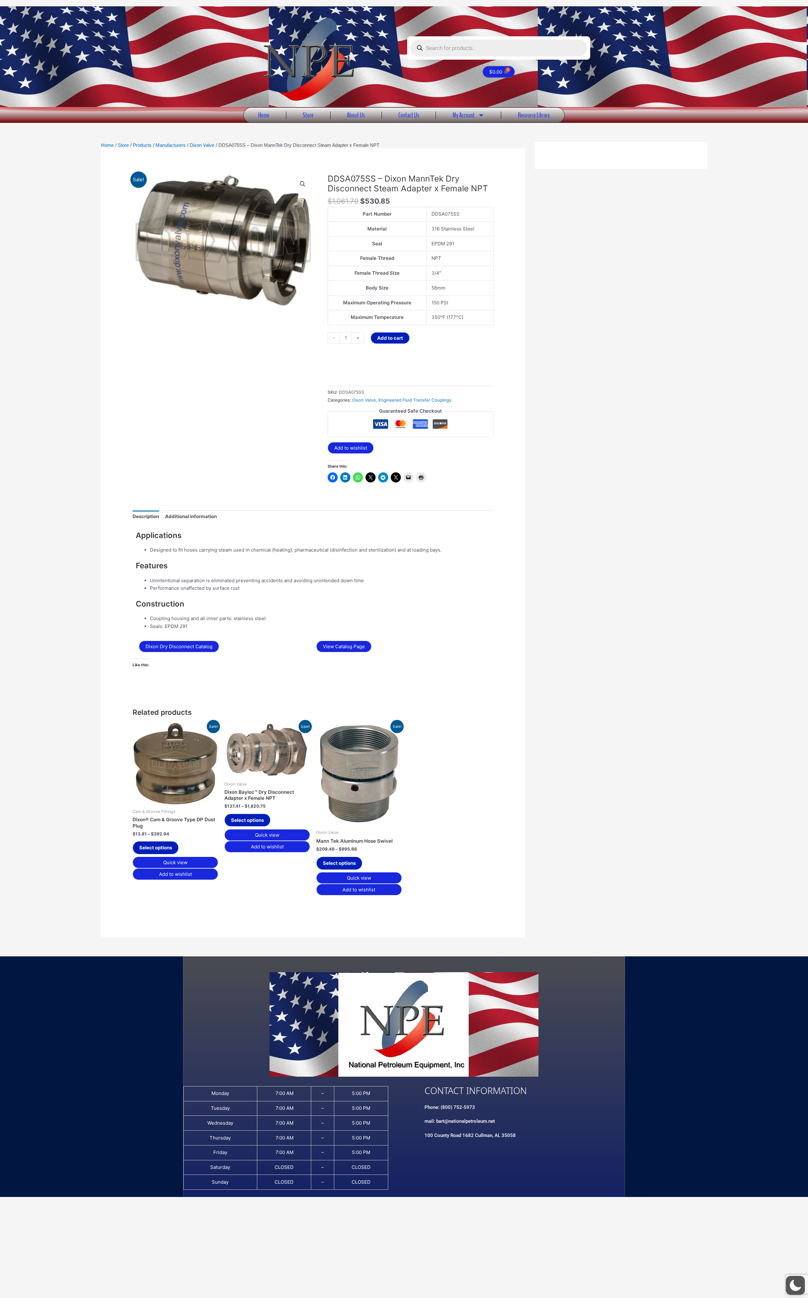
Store (308, 115)
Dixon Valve (364, 400)
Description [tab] (146, 516)
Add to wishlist (350, 448)
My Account (464, 115)
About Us (356, 115)
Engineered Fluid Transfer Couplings (414, 400)
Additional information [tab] (191, 516)
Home (263, 115)
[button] (302, 184)
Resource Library (534, 115)
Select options (155, 848)
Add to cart (390, 338)
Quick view (175, 862)
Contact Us (408, 115)
